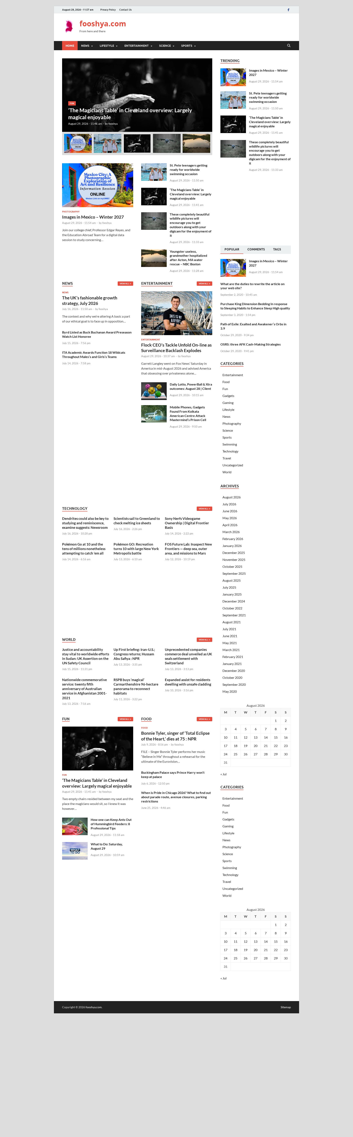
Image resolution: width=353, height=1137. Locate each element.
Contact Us (125, 9)
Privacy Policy (108, 9)
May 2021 (229, 643)
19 (245, 746)
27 (255, 754)
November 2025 (233, 559)
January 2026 (232, 546)
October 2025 (232, 566)
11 (235, 737)
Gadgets (228, 396)
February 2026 (232, 539)
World (226, 472)
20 (255, 746)
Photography (70, 211)
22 (276, 746)
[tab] (231, 250)
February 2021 (232, 657)
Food (144, 727)
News (85, 45)
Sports (186, 45)
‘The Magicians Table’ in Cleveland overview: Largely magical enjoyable (190, 194)
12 (245, 737)
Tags (277, 249)
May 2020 (229, 691)
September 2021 (234, 615)
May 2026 (229, 518)
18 (235, 746)
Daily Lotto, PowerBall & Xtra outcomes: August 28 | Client (191, 386)
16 (286, 737)
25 (235, 754)
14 (266, 737)
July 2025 (229, 587)
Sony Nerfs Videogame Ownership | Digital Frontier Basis (187, 523)
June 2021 (229, 636)
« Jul (223, 774)
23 (286, 746)
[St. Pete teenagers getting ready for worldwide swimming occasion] (154, 166)
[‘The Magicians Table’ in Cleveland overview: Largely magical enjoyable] (137, 95)
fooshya (113, 123)
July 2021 (229, 629)
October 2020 (232, 677)
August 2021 (231, 622)
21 (266, 746)
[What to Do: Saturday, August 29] (75, 844)
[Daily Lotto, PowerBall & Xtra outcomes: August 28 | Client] (154, 385)
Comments (256, 249)
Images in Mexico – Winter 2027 (93, 216)
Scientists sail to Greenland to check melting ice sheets (137, 520)
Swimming (229, 444)
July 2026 (229, 504)
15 (276, 737)
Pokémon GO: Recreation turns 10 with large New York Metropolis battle (136, 548)
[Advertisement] (216, 26)
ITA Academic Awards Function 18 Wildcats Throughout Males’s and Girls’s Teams (93, 354)
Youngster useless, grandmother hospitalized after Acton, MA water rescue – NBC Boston (188, 257)
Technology (230, 451)
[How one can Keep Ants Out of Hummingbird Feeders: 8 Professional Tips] (75, 820)
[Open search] (289, 45)
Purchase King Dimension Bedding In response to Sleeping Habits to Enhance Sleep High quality (255, 306)
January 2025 (232, 594)
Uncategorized (232, 465)
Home (70, 45)
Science (165, 45)
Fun (72, 103)
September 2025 (234, 573)
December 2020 (233, 670)
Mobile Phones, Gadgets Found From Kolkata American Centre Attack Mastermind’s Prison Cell (188, 413)
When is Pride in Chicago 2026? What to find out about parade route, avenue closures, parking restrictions (176, 797)
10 (225, 737)
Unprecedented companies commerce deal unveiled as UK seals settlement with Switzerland (188, 656)
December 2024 (233, 601)
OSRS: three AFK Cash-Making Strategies (250, 344)
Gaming (227, 403)
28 (266, 754)
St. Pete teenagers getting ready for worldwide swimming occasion (188, 169)
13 (255, 737)
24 (225, 754)
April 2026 (229, 525)
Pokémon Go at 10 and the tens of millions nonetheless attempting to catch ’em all (83, 548)
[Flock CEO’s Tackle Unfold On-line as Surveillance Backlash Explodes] (176, 314)
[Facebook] (288, 9)
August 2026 (231, 497)
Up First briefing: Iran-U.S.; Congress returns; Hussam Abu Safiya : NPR (134, 654)
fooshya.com (102, 24)
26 (245, 754)
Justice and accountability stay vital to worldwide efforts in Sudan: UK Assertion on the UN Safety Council (85, 656)
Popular (232, 249)
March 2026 (231, 532)
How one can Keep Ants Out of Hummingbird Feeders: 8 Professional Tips (111, 824)
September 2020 (234, 684)
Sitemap (286, 1007)
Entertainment (136, 45)
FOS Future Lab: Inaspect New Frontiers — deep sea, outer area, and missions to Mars (188, 548)
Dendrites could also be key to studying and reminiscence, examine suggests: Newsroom (85, 523)
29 (276, 754)
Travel (226, 458)
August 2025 (231, 580)
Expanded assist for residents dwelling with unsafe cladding (188, 682)
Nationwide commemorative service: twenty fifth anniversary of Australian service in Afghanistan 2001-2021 (84, 689)
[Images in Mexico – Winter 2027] (97, 166)
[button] (205, 95)
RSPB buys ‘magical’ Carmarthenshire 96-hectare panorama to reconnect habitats (136, 686)
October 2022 (232, 608)
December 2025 (233, 553)
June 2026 (229, 511)
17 (225, 746)
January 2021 (232, 664)
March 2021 (231, 650)
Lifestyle (107, 45)
